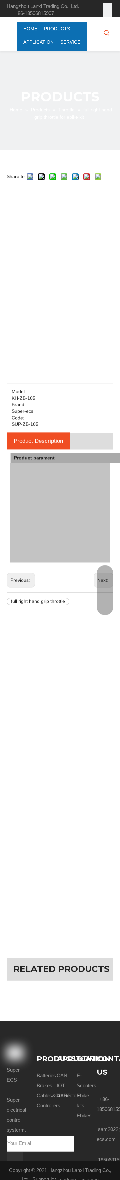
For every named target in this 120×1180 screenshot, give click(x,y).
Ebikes (84, 1115)
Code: (18, 417)
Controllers (48, 1105)
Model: (19, 391)
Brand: (19, 404)
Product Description (38, 441)
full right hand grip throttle (38, 601)
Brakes (44, 1085)
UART (63, 1095)
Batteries (46, 1075)
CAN (62, 1075)
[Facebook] (107, 7)
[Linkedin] (107, 15)
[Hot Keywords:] (106, 32)
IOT (61, 1085)
